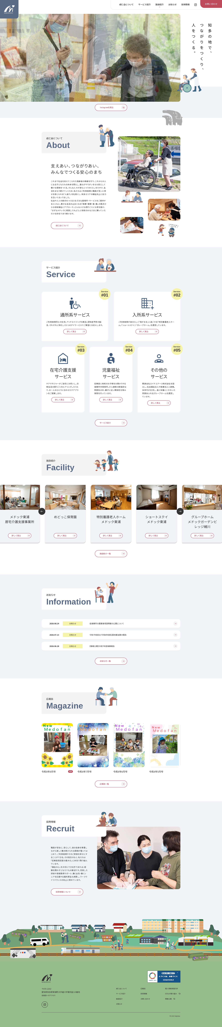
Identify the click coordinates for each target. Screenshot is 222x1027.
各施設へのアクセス (49, 995)
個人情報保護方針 (171, 988)
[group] (90, 58)
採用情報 (144, 993)
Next (180, 511)
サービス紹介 (120, 993)
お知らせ (119, 1004)
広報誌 (143, 988)
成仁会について (121, 988)
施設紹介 (119, 999)
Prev (41, 511)
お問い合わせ (145, 999)
